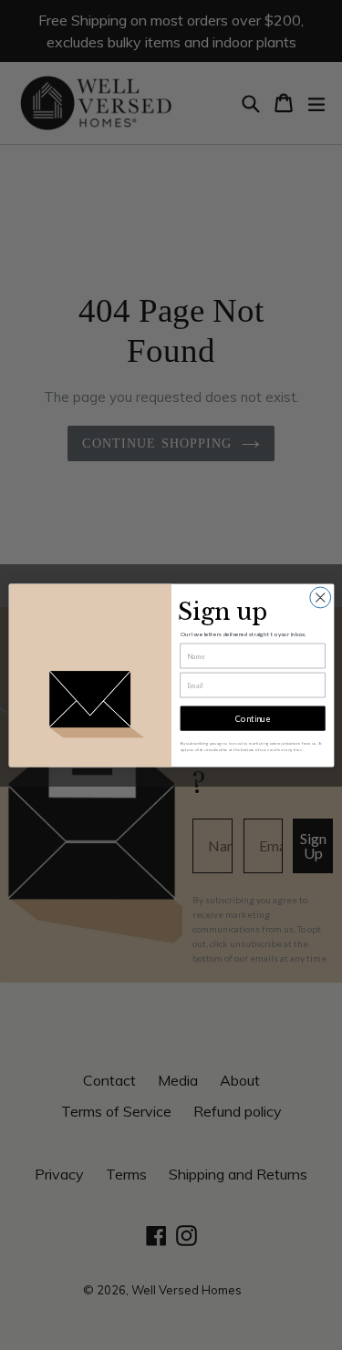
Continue (251, 718)
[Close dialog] (319, 597)
